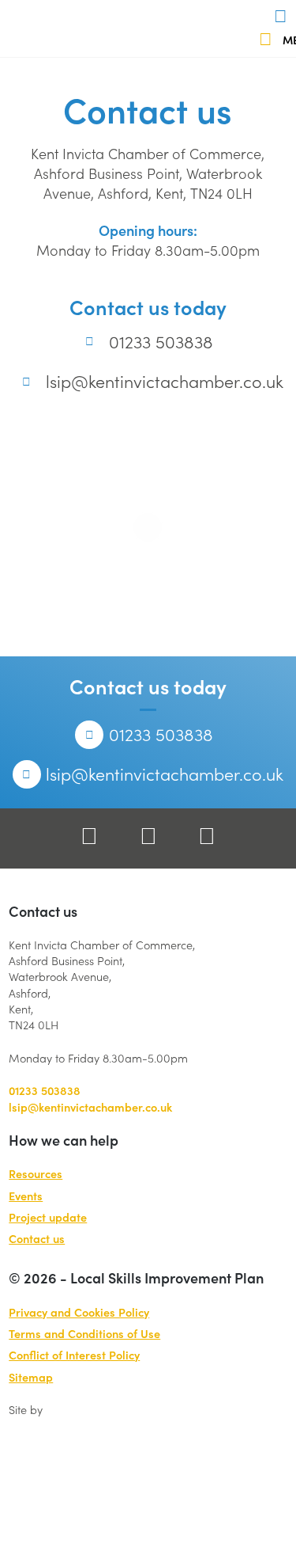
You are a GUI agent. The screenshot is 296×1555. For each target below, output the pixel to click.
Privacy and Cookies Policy (79, 1312)
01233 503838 (160, 341)
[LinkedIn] (206, 838)
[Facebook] (89, 838)
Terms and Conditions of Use (84, 1333)
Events (26, 1195)
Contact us (37, 1238)
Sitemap (31, 1377)
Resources (35, 1173)
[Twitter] (148, 838)
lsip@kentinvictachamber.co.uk (164, 380)
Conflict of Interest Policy (74, 1355)
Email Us (287, 19)
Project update (48, 1217)
